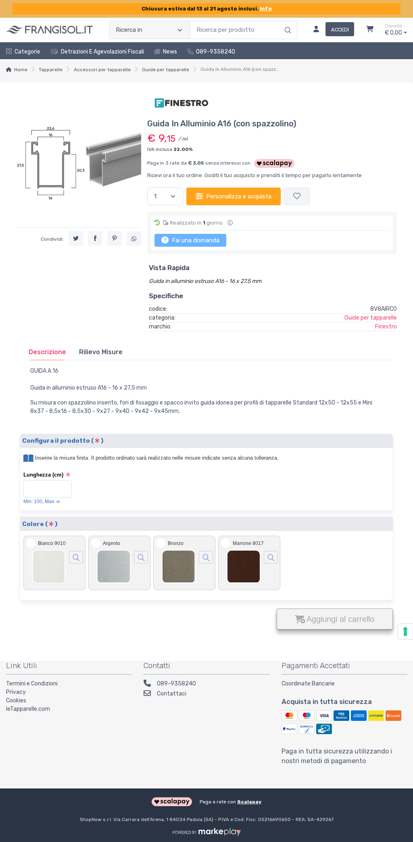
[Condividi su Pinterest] (114, 238)
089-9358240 (215, 51)
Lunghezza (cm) (43, 475)
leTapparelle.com (28, 709)
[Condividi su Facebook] (95, 238)
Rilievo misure (101, 352)
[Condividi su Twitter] (76, 238)
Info (266, 9)
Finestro (386, 326)
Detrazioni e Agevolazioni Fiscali (102, 51)
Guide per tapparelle (165, 69)
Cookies (16, 700)
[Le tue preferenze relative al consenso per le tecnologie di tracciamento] (405, 631)
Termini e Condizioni (32, 683)
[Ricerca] (286, 21)
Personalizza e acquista (238, 196)
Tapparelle (51, 69)
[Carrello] (370, 30)
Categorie (27, 51)
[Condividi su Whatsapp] (134, 238)
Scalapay (249, 802)
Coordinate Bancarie (308, 683)
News (170, 51)
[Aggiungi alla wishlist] (297, 197)
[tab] (47, 352)
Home (20, 69)
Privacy (16, 692)
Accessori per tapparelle (102, 69)
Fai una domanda (194, 240)
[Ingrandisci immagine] (76, 557)
